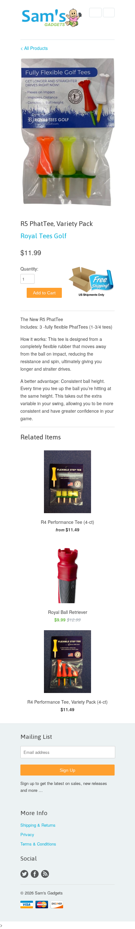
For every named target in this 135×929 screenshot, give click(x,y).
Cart (109, 12)
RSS (45, 874)
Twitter (24, 874)
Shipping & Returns (38, 825)
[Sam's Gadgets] (51, 18)
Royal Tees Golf (43, 235)
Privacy (27, 834)
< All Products (34, 48)
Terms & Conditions (38, 844)
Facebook (35, 874)
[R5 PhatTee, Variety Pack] (67, 132)
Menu (95, 12)
